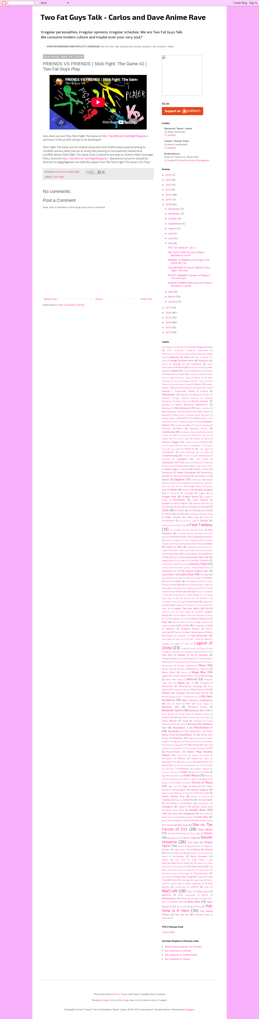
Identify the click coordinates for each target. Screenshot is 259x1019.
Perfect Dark (179, 724)
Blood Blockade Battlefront (191, 404)
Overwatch (198, 721)
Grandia (183, 564)
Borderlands (190, 411)
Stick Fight (58, 176)
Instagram (203, 160)
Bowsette (166, 415)
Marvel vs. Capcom (198, 668)
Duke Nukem (200, 499)
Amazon (203, 360)
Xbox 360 (178, 901)
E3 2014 (189, 506)
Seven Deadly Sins (173, 796)
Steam (208, 833)
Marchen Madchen (185, 665)
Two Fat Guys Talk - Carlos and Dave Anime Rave (123, 17)
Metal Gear (193, 676)
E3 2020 (167, 513)
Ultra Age (185, 880)
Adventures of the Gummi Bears (176, 354)
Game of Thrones (196, 543)
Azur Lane (198, 381)
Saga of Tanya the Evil (171, 775)
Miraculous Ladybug (190, 686)
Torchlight (185, 873)
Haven (167, 584)
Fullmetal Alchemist (201, 536)
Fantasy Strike (168, 525)
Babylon (208, 384)
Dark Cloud (169, 466)
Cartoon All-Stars (172, 428)
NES (169, 703)
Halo (178, 581)
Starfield (182, 833)
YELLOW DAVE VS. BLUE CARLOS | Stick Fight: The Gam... (189, 269)
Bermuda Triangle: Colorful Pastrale (180, 398)
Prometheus (178, 748)
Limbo (183, 648)
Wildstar (166, 895)
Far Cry (182, 525)
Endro (206, 517)
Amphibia (196, 364)
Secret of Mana (202, 782)
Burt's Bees (179, 421)
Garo (209, 543)
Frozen (200, 533)
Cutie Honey (202, 459)
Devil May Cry (202, 476)
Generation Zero (194, 547)
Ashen (209, 370)
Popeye (191, 738)
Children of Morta (201, 438)
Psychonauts (173, 751)
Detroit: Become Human (178, 476)
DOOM (173, 489)
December (174, 208)
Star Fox (206, 820)
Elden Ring (207, 514)
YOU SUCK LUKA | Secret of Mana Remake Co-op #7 (186, 253)
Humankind (167, 591)
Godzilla (176, 557)
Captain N (192, 421)
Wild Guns (203, 891)
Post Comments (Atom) (71, 304)
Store (181, 160)
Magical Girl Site (195, 658)
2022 (169, 184)
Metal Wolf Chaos (174, 679)
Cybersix (188, 462)
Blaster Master (200, 401)
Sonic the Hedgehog (183, 813)
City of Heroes (168, 445)
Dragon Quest (190, 496)
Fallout (204, 520)
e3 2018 (193, 510)
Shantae (166, 799)
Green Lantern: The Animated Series (194, 567)
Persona (192, 723)
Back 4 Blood (169, 387)
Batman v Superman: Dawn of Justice (185, 391)
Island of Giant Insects (197, 605)
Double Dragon (203, 489)
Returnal (185, 762)
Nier (188, 703)
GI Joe (185, 554)
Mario (202, 665)
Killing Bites (199, 625)
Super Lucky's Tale (182, 849)
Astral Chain (184, 377)
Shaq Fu (178, 800)
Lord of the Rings (197, 648)
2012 (169, 332)
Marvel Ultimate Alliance (173, 669)
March (172, 296)
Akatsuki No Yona (180, 357)
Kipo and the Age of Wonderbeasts (189, 632)
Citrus (205, 442)
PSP (210, 748)
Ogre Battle (183, 717)
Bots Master (204, 411)
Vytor (206, 887)
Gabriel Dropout (173, 540)
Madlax (165, 658)
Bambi (181, 387)
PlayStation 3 (180, 727)
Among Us (179, 364)
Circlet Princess (192, 442)
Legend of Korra (182, 643)
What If (190, 891)
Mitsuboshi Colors (179, 689)
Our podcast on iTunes (177, 958)
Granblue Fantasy (199, 560)
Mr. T (181, 696)
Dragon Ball (169, 496)
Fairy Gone (191, 520)
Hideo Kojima (178, 588)
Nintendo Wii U (197, 710)
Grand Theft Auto (169, 564)
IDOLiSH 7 (204, 598)
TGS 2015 (180, 860)
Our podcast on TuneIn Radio (181, 954)
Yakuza (180, 906)
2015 (169, 317)
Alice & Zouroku (202, 357)
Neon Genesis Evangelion (197, 700)
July (170, 233)
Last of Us (181, 639)
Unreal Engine (198, 880)
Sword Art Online (202, 849)
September (175, 223)
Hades (208, 577)
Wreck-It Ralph (201, 898)
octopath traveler (202, 714)
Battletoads (168, 394)
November (174, 213)
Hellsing (165, 588)
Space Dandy (186, 817)
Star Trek (183, 824)
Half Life (169, 581)
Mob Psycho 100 (200, 689)
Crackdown (168, 452)
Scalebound (204, 779)
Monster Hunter (200, 693)
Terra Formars (198, 856)
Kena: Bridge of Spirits (199, 622)
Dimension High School (201, 479)
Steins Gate (189, 837)
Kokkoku (169, 635)
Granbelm (181, 560)
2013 (169, 327)
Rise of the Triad (179, 765)
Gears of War (174, 546)
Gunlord (165, 578)
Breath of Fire (186, 418)
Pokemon (178, 738)
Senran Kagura (199, 789)
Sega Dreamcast (191, 786)
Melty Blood (180, 676)
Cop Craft (175, 449)
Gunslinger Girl (179, 578)
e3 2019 (205, 510)
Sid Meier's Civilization (179, 803)
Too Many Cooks (169, 873)
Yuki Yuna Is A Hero (187, 908)
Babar (198, 384)
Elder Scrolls (173, 517)
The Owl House (196, 866)
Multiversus (192, 696)
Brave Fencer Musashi (199, 415)
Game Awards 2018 (194, 540)
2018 (169, 204)
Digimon (179, 479)
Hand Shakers (192, 581)
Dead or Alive (201, 469)
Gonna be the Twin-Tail (195, 557)
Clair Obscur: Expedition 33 (191, 445)
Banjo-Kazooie (193, 387)
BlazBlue (166, 404)
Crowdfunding (170, 455)
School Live (167, 782)
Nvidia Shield (184, 714)
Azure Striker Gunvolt (182, 384)
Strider (166, 849)
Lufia (174, 652)
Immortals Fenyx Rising (173, 601)
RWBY (184, 772)
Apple (175, 370)
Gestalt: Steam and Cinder (183, 550)
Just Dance (185, 612)
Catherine (206, 432)
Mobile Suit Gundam (174, 692)
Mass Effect (169, 672)
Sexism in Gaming (200, 796)
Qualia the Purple (200, 755)
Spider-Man (201, 816)
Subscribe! (168, 932)
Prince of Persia (205, 741)
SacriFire (196, 772)
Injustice (166, 605)
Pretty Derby (189, 741)
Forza (179, 533)
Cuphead (182, 458)
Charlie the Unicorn (200, 435)
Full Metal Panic (179, 536)
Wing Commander (186, 895)
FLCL (201, 529)
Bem (207, 394)
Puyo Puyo (182, 755)
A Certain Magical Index (199, 347)
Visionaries (180, 887)
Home (99, 298)
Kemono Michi (179, 622)
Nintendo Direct (197, 706)
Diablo (165, 479)
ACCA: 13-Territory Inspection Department (187, 350)
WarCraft (169, 890)
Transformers (201, 873)
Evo (181, 520)
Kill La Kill (183, 625)
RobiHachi (183, 768)
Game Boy (181, 543)
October (173, 218)
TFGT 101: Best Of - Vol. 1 (182, 247)
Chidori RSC (167, 438)
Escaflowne (168, 520)
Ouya (185, 720)
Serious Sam (202, 793)
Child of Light (182, 438)
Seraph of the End (184, 793)
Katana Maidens (200, 618)
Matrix (184, 672)
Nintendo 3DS (170, 706)
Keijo (164, 621)
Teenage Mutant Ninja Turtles (197, 853)
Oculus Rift (168, 717)
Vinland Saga (176, 883)
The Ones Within (176, 866)
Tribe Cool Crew (183, 876)
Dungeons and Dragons (175, 503)
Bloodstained (182, 407)
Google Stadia (168, 560)
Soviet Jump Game (170, 817)
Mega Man (199, 672)
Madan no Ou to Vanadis (193, 654)
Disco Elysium (171, 483)
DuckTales (179, 499)
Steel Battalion (173, 838)
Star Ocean (168, 825)
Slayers (182, 806)
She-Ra (189, 799)
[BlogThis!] (92, 172)
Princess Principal (173, 745)
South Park (205, 813)
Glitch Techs (198, 553)
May (171, 243)
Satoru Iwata (190, 779)
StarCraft (172, 833)
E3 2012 (166, 506)
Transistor (166, 877)
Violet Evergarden (193, 883)
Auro (177, 381)
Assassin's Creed (175, 374)
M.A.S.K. (206, 652)
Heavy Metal (204, 584)
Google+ (106, 1000)
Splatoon (178, 820)
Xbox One (193, 901)
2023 (169, 179)
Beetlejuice (197, 394)
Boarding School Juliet (172, 411)
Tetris (165, 859)
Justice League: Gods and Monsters (189, 615)
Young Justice (193, 906)
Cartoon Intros (198, 428)
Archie (186, 370)
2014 (169, 322)
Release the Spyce (200, 758)
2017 (168, 307)
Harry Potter (206, 581)
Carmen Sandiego (182, 425)
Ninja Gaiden (202, 703)
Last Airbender (199, 635)
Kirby (209, 632)
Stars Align (195, 833)
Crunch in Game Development (196, 455)
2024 (169, 174)
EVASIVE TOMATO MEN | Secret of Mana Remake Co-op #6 (190, 284)
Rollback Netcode (201, 768)
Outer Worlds (169, 720)
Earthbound (194, 514)
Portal (200, 738)
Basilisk (206, 387)
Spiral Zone (167, 820)
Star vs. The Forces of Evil (187, 826)
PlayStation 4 (203, 727)
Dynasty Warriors (201, 503)
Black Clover (181, 401)
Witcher (205, 895)
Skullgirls (167, 806)
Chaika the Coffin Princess (174, 435)
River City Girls (198, 765)
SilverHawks (203, 803)
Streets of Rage (185, 846)
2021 (169, 189)
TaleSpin (177, 853)
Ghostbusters (172, 553)
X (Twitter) (170, 135)
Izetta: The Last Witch (187, 608)
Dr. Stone (171, 493)
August (172, 228)
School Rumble (182, 782)
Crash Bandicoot (187, 452)
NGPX (178, 703)
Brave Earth (179, 415)
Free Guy (190, 533)
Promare (165, 748)
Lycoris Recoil (193, 652)
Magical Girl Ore (178, 658)
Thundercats (189, 870)
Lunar (181, 652)
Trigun (200, 877)
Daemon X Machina (203, 462)
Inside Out (179, 605)
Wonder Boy (186, 898)
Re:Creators (167, 758)
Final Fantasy (200, 524)
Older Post (146, 298)
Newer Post (50, 298)
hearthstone (190, 584)
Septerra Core (167, 793)
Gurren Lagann (195, 578)
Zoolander (166, 918)
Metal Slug (207, 675)
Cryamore (166, 459)
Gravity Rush (168, 567)
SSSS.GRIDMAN (193, 820)
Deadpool (167, 472)
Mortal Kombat (168, 696)
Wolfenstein (169, 898)
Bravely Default (169, 418)
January (173, 301)
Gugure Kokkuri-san (196, 570)
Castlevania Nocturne (189, 432)
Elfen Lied (193, 517)
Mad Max (167, 655)
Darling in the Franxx (202, 466)
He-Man (177, 584)
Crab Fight (204, 449)
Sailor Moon (191, 775)
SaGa (206, 772)
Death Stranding (186, 472)
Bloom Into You (203, 408)
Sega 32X (173, 786)
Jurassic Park (168, 612)
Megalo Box (167, 676)
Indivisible (193, 601)
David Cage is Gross (177, 468)
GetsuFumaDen (205, 550)
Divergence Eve (187, 483)
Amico (164, 364)
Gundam (204, 574)
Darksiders (183, 465)
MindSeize (204, 683)
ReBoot (181, 758)
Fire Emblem (176, 530)
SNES (165, 813)
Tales (168, 853)
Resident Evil (169, 761)
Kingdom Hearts (190, 628)
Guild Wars (168, 574)
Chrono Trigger (170, 441)
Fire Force (190, 530)
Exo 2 (117, 994)
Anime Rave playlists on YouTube (183, 946)
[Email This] (88, 172)
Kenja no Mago (168, 625)
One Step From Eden (201, 717)
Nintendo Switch (172, 710)
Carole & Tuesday (202, 425)
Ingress (206, 601)
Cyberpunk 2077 (171, 462)
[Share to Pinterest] (103, 172)
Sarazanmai (175, 779)
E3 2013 (178, 506)
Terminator (178, 856)
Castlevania (168, 431)
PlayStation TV (187, 734)
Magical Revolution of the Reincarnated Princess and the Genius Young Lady (187, 662)
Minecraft (167, 686)
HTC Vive (206, 588)
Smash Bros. (197, 810)
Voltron (194, 886)
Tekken (165, 856)
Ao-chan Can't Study (197, 367)
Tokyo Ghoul (204, 870)
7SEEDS (179, 347)
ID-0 (193, 598)
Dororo (186, 489)
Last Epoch (167, 639)
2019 (169, 199)
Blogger (189, 1009)
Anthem (180, 367)
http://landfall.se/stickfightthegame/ (125, 136)
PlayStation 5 (176, 731)
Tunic (174, 880)
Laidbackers (182, 635)
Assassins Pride (196, 374)
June (171, 238)
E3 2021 (181, 514)
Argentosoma (198, 370)
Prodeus (206, 745)
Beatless (185, 394)
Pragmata (176, 741)
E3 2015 (201, 506)
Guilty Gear (186, 574)
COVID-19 (189, 448)
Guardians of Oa (171, 571)
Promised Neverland (196, 748)
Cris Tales (204, 452)
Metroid (192, 679)
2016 (169, 312)
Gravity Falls (198, 563)
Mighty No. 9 (185, 682)
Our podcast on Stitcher (178, 950)
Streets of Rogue (202, 846)
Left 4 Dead (195, 639)
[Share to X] (95, 172)
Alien (164, 360)
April (171, 291)
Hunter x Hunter (202, 591)
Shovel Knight (205, 799)
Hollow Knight (193, 588)
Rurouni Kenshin (170, 772)
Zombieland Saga (201, 914)
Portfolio (190, 160)
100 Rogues (167, 347)
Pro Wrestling (191, 744)
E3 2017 (179, 510)
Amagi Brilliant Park (181, 360)
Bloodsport (167, 408)
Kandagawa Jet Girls (179, 618)
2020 (169, 194)
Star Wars (205, 829)
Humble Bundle (183, 591)
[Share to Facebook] (99, 172)
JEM (207, 608)
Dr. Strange (186, 493)
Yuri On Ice (181, 914)
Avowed (186, 381)
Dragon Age (203, 493)
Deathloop (206, 472)
